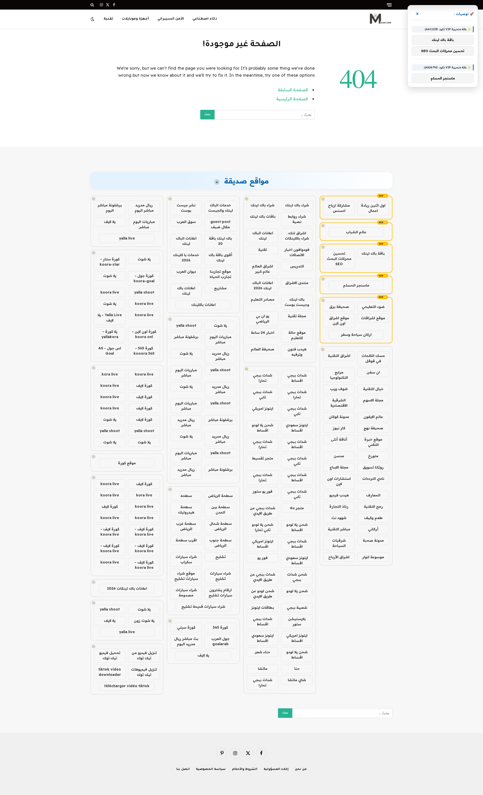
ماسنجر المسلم (356, 285)
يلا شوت (220, 325)
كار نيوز (339, 428)
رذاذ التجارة (338, 506)
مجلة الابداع (339, 467)
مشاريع (220, 288)
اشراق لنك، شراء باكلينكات (297, 236)
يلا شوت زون (144, 620)
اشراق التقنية (339, 355)
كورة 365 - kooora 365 (144, 351)
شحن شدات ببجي (297, 577)
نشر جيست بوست (186, 208)
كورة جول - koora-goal (144, 278)
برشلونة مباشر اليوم (110, 208)
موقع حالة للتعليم (297, 335)
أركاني (373, 529)
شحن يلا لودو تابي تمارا (262, 527)
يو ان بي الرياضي (262, 318)
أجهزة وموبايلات (135, 19)
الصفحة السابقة (293, 89)
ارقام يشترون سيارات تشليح (220, 592)
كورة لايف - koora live (144, 532)
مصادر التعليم (262, 299)
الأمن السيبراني (170, 19)
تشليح (220, 556)
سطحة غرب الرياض (186, 526)
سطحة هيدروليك (186, 510)
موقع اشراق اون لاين (339, 320)
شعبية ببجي (297, 607)
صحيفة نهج (373, 428)
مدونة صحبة (373, 540)
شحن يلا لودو (297, 591)
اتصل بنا (183, 769)
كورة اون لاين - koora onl (144, 334)
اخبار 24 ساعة (262, 332)
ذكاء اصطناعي (204, 19)
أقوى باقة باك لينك (220, 257)
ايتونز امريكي (262, 408)
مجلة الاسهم (373, 400)
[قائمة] (389, 5)
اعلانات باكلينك (203, 304)
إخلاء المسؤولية (276, 769)
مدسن (339, 456)
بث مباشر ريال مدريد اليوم (186, 641)
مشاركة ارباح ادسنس (339, 208)
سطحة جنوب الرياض (220, 543)
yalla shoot (186, 325)
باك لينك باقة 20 (220, 241)
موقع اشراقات (373, 318)
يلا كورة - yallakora (109, 334)
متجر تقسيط (262, 458)
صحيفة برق (339, 306)
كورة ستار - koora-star (110, 262)
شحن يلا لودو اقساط (262, 428)
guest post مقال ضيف (220, 224)
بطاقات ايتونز (262, 607)
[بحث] (93, 5)
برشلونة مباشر (186, 337)
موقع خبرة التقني (373, 442)
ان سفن (373, 372)
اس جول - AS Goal (109, 351)
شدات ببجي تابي (262, 394)
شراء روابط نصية (297, 219)
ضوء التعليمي (373, 306)
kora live (110, 374)
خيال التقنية (373, 389)
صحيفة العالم (262, 349)
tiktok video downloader (109, 672)
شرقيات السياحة (339, 543)
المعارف (373, 495)
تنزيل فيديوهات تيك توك (144, 672)
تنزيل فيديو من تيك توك (144, 655)
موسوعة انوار (373, 557)
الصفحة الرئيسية (292, 98)
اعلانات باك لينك (186, 291)
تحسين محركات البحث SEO (339, 258)
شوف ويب (339, 389)
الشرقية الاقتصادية (338, 403)
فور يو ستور (262, 491)
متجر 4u (297, 508)
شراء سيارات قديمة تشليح (203, 606)
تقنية (108, 19)
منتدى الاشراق (296, 282)
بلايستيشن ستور (297, 621)
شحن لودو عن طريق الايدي (262, 593)
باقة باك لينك (373, 253)
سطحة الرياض (220, 495)
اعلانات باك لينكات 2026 (127, 588)
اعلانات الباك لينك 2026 (262, 285)
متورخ (373, 456)
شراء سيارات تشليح (220, 576)
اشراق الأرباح (338, 557)
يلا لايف (203, 655)
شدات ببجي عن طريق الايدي (262, 511)
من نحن (301, 769)
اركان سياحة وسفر (356, 334)
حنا (297, 668)
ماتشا (262, 668)
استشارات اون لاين (339, 481)
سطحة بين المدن (220, 510)
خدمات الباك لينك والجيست (220, 208)
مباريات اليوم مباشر (220, 339)
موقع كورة (127, 463)
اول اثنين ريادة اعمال (373, 208)
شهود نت (338, 518)
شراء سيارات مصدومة (186, 592)
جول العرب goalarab (220, 641)
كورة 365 (220, 627)
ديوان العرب (186, 271)
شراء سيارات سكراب (186, 559)
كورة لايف (144, 385)
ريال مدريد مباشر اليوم (144, 208)
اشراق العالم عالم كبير (262, 269)
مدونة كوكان (339, 416)
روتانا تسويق (373, 467)
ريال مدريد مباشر (220, 356)
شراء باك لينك (297, 205)
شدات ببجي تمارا (262, 378)
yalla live (127, 238)
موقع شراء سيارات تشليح (186, 576)
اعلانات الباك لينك (262, 236)
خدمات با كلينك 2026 (186, 257)
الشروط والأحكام (245, 769)
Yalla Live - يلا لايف (110, 317)
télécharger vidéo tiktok (126, 686)
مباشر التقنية (339, 529)
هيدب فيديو (339, 495)
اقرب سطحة (186, 540)
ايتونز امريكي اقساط (262, 544)
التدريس (297, 266)
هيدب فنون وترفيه (297, 352)
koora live (109, 292)
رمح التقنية (373, 506)
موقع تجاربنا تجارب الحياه (220, 274)
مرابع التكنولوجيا (339, 375)
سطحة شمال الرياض (220, 526)
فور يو (262, 557)
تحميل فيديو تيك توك (109, 655)
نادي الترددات (373, 478)
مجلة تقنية (297, 316)
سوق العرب (186, 221)
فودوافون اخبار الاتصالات (296, 252)
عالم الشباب (356, 232)
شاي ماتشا (297, 680)
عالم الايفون (373, 416)
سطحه (186, 495)
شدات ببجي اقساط (297, 378)
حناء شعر (262, 652)
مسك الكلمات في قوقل (373, 358)
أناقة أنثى (339, 439)
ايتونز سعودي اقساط (297, 428)
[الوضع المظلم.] (93, 19)
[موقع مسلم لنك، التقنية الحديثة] (379, 19)
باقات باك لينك (262, 216)
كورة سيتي (186, 627)
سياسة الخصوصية (211, 769)
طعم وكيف (373, 518)
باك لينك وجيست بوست (297, 302)
